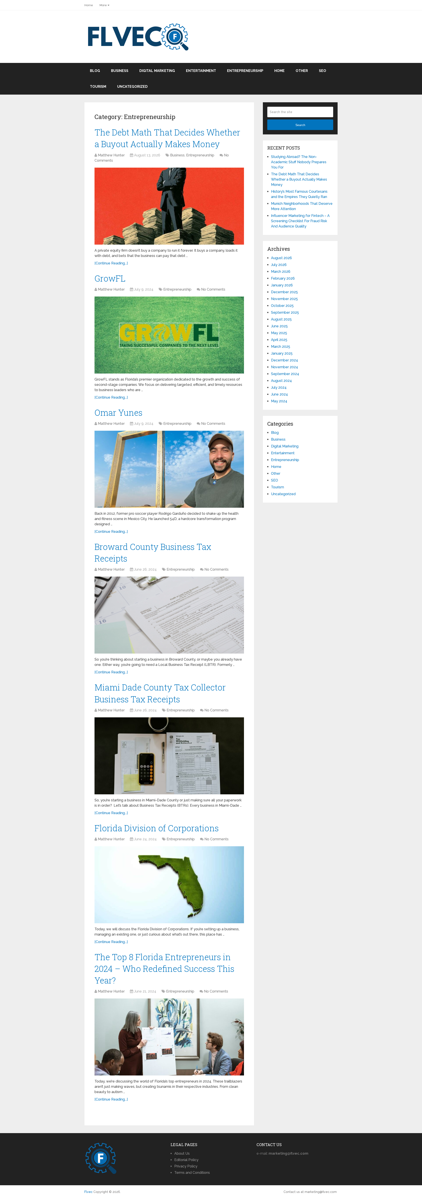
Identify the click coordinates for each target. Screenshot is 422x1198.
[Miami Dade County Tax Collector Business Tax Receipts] (169, 755)
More (103, 5)
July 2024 (279, 387)
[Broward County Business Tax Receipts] (169, 615)
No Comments (213, 289)
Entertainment (201, 71)
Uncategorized (132, 86)
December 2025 (284, 292)
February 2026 (283, 278)
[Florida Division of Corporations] (169, 884)
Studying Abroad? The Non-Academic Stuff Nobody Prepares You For (298, 162)
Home (88, 5)
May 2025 (279, 333)
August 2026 (281, 258)
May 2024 (279, 401)
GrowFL (110, 278)
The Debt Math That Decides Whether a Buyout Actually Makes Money (299, 179)
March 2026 (280, 271)
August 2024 (281, 381)
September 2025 (285, 312)
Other (302, 71)
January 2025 (282, 353)
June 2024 (279, 394)
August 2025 (281, 319)
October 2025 (282, 306)
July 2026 (279, 265)
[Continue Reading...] (111, 263)
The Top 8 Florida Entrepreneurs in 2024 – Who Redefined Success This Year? (164, 968)
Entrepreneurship (245, 71)
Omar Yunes (118, 412)
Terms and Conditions (192, 1173)
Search (300, 125)
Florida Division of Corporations (157, 827)
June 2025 (279, 326)
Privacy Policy (185, 1166)
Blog (95, 71)
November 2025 (284, 299)
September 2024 (285, 374)
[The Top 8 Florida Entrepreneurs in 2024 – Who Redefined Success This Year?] (169, 1036)
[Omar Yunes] (169, 469)
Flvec (88, 1192)
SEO (322, 71)
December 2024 (284, 360)
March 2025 (280, 346)
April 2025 (279, 340)
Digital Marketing (157, 71)
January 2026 (282, 285)
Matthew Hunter (111, 155)
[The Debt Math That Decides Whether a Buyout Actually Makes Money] (169, 206)
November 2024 (284, 367)
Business (119, 71)
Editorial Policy (186, 1160)
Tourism (98, 86)
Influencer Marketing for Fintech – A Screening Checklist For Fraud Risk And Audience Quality (300, 221)
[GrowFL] (169, 335)
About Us (182, 1153)
